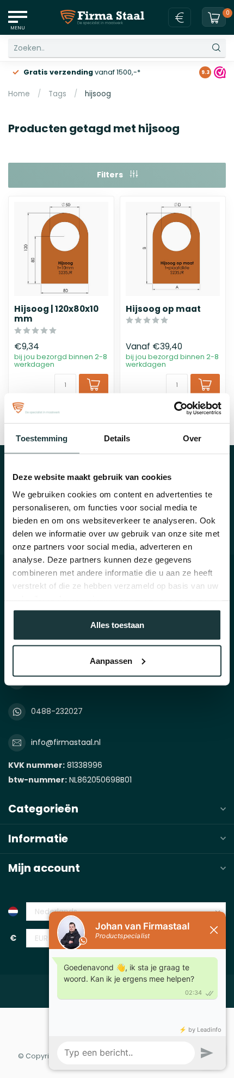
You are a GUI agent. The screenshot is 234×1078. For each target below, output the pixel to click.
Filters (111, 174)
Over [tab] (192, 438)
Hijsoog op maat (163, 309)
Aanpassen (111, 660)
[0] (214, 17)
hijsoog (98, 94)
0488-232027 (57, 711)
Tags (57, 94)
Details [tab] (117, 438)
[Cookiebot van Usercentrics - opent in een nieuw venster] (173, 408)
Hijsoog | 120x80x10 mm (56, 314)
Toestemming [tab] (41, 438)
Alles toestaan (117, 625)
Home (19, 94)
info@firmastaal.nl (66, 742)
